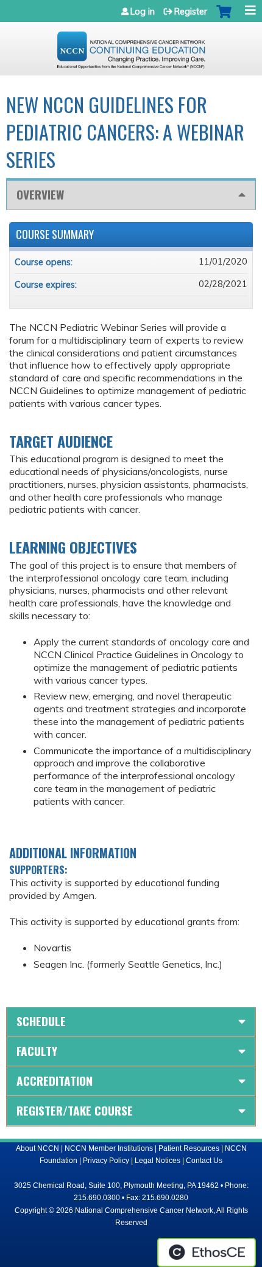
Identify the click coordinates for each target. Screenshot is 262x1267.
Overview (40, 194)
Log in (142, 11)
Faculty (36, 1051)
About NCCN (37, 1148)
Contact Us (204, 1160)
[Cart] (224, 17)
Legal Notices (157, 1160)
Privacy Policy (106, 1160)
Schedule (41, 1021)
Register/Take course (74, 1110)
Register (190, 11)
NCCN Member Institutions (109, 1148)
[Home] (131, 45)
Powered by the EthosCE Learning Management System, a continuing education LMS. (206, 1252)
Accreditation (54, 1080)
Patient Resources (188, 1148)
